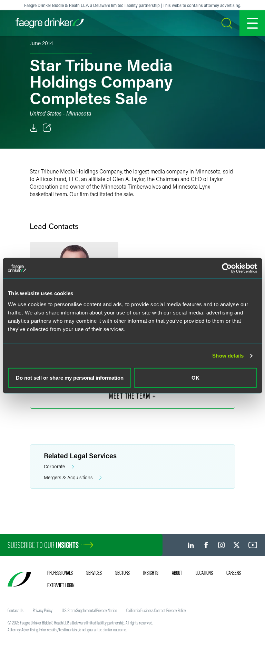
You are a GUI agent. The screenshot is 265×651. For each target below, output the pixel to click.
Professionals (60, 573)
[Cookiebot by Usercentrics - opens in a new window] (227, 268)
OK (195, 377)
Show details (228, 356)
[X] (236, 545)
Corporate (54, 466)
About (177, 573)
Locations (204, 573)
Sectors (122, 573)
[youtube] (252, 545)
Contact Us (15, 610)
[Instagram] (221, 545)
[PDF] (33, 128)
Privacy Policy (42, 610)
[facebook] (206, 545)
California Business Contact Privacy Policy (156, 610)
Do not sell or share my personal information (70, 377)
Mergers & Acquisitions (68, 477)
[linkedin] (191, 545)
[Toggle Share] (46, 128)
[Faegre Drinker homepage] (50, 23)
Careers (233, 573)
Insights (150, 573)
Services (94, 573)
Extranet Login (61, 585)
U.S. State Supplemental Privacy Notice (89, 610)
